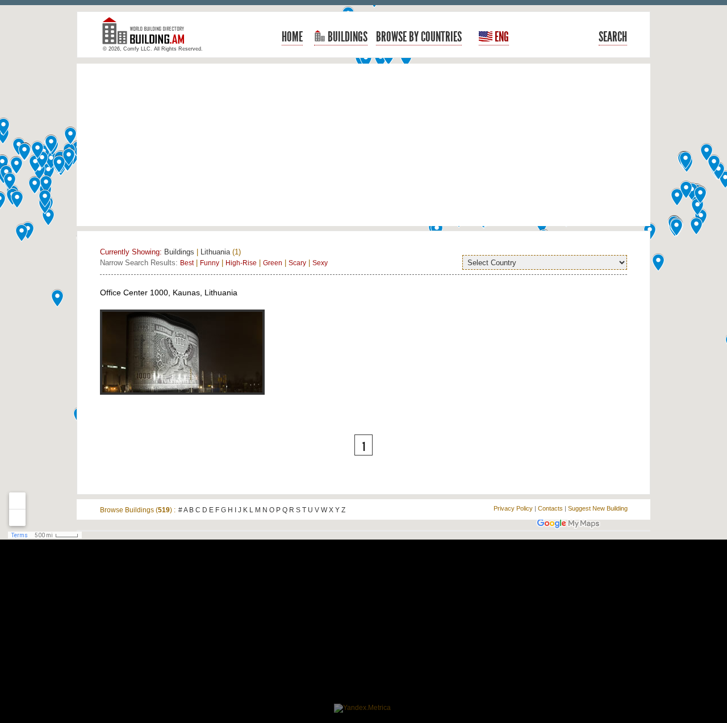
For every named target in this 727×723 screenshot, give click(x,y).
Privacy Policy (513, 508)
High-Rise (241, 263)
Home (292, 37)
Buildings (346, 37)
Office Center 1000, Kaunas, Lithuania (168, 292)
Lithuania (215, 252)
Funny (209, 263)
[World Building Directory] (147, 35)
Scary (297, 263)
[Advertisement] (363, 144)
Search (613, 37)
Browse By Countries (419, 37)
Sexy (320, 263)
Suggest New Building (598, 508)
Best (187, 263)
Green (272, 263)
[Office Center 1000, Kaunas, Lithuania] (182, 401)
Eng (500, 37)
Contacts (550, 508)
